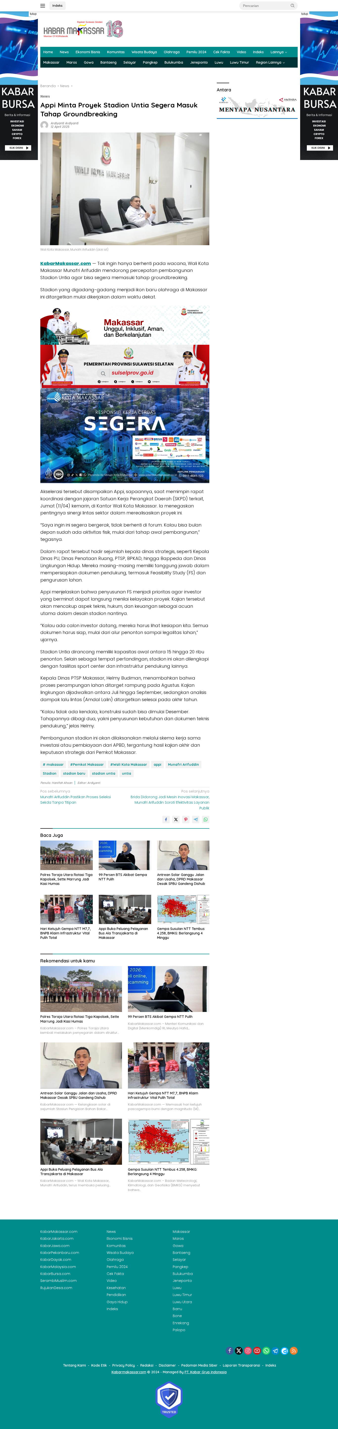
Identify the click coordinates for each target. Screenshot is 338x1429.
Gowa (89, 62)
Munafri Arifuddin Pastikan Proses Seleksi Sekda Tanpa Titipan (75, 797)
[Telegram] (275, 1351)
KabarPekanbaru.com (59, 1252)
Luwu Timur (239, 62)
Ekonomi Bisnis (88, 52)
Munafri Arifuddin (183, 764)
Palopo (179, 1329)
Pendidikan (116, 1294)
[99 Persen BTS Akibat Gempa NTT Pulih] (125, 855)
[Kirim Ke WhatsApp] (205, 819)
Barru (177, 1308)
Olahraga (172, 52)
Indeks (57, 5)
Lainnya (277, 52)
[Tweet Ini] (176, 819)
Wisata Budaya (144, 52)
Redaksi (146, 1365)
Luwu (219, 62)
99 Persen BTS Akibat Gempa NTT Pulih (123, 877)
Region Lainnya (268, 62)
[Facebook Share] (166, 819)
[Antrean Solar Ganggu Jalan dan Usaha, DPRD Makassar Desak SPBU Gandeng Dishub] (183, 855)
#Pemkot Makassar (87, 764)
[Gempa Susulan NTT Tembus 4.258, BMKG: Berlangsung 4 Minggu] (183, 909)
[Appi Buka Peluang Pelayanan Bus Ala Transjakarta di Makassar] (125, 909)
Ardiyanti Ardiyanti (64, 123)
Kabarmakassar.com (129, 1372)
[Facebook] (230, 1351)
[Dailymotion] (285, 1351)
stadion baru (74, 773)
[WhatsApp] (266, 1351)
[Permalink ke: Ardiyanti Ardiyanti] (44, 124)
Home (48, 52)
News (64, 52)
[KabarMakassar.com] (83, 28)
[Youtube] (257, 1351)
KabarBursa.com (55, 1273)
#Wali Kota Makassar (128, 764)
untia (126, 773)
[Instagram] (248, 1351)
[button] (293, 5)
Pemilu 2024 (196, 52)
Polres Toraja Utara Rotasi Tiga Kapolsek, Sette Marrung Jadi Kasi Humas (66, 879)
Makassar (51, 62)
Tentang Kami (74, 1365)
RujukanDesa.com (56, 1287)
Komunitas (116, 52)
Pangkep (150, 62)
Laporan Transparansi (241, 1365)
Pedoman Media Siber (199, 1365)
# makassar (53, 764)
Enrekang (181, 1323)
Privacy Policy (123, 1365)
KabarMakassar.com (58, 1231)
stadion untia (103, 773)
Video (241, 52)
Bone (177, 1315)
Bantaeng (108, 62)
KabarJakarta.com (56, 1238)
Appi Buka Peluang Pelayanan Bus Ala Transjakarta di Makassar (123, 933)
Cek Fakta (221, 52)
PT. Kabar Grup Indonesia (206, 1372)
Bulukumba (174, 62)
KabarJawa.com (55, 1245)
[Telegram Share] (195, 819)
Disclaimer (167, 1365)
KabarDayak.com (55, 1259)
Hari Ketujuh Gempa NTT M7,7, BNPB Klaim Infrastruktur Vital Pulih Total (65, 933)
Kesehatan (116, 1287)
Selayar (129, 62)
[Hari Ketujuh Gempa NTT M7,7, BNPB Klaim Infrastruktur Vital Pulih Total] (66, 909)
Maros (72, 62)
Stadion (49, 773)
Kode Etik (99, 1365)
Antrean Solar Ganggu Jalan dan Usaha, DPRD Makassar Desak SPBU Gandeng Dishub (181, 879)
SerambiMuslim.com (58, 1280)
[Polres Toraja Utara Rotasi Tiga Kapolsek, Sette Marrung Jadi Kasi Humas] (66, 855)
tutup (33, 14)
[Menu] (43, 5)
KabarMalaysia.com (58, 1266)
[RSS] (294, 1351)
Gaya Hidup (117, 1301)
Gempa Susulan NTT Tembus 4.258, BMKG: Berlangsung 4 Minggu (181, 933)
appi (157, 764)
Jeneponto (199, 62)
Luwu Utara (182, 1301)
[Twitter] (239, 1351)
